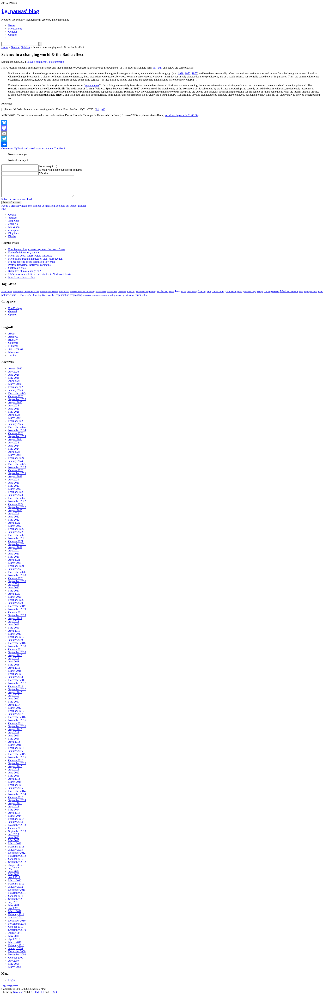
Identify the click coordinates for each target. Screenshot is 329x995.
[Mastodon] (164, 128)
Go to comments (55, 61)
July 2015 (13, 769)
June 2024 (13, 445)
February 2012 (16, 883)
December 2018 (17, 643)
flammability (218, 291)
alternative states (31, 291)
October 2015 (15, 760)
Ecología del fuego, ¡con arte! (24, 252)
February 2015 (16, 784)
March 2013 (14, 843)
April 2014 (14, 812)
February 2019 (16, 636)
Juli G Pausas (15, 348)
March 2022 (14, 525)
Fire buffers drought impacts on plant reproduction (35, 258)
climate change (88, 291)
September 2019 (17, 615)
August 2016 (15, 729)
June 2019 (13, 624)
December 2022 (17, 498)
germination (230, 291)
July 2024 (13, 442)
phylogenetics (310, 291)
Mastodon (13, 352)
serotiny (111, 295)
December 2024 (17, 427)
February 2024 (16, 457)
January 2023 (15, 494)
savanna (96, 295)
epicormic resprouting (146, 291)
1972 (187, 73)
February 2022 (16, 528)
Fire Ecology (15, 28)
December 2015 (17, 754)
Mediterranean (289, 291)
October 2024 (15, 433)
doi (154, 67)
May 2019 (13, 627)
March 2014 (14, 815)
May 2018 (13, 664)
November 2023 (17, 467)
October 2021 (15, 541)
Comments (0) (9, 148)
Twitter (12, 355)
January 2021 (15, 568)
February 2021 (16, 565)
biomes (55, 291)
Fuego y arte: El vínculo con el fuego (21, 205)
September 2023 (17, 473)
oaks (301, 291)
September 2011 (17, 899)
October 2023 (15, 470)
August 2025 (15, 402)
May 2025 (13, 411)
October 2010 (15, 926)
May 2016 (13, 738)
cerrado (73, 292)
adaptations (6, 291)
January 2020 (15, 602)
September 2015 (17, 763)
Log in (11, 980)
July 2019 (13, 621)
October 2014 (15, 797)
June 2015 (13, 772)
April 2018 (14, 667)
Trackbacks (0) (25, 148)
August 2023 (15, 476)
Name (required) (48, 166)
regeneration (62, 295)
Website (43, 173)
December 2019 (17, 606)
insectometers (92, 85)
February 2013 (16, 846)
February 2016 (16, 747)
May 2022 (13, 519)
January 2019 (15, 639)
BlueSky (13, 339)
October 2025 (15, 396)
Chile (78, 291)
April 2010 (14, 939)
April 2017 (14, 704)
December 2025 (17, 393)
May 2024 (13, 448)
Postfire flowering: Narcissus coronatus (29, 264)
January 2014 (15, 821)
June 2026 (13, 374)
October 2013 (15, 828)
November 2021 (17, 538)
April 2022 (14, 522)
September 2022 (17, 507)
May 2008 (13, 963)
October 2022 (15, 504)
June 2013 (13, 837)
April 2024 (14, 451)
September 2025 (17, 399)
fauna (171, 291)
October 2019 (15, 612)
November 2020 (17, 575)
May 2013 (13, 840)
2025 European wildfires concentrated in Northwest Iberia (39, 274)
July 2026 (13, 371)
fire (177, 291)
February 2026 (16, 387)
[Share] (164, 144)
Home (11, 25)
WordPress (12, 985)
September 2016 (17, 726)
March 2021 (14, 562)
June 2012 (13, 871)
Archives (13, 336)
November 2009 (17, 954)
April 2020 (14, 593)
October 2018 (15, 649)
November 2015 (17, 757)
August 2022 (15, 510)
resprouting (76, 295)
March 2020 (14, 596)
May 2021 (13, 556)
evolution (162, 291)
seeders (103, 295)
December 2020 (17, 572)
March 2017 (14, 707)
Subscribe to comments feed (16, 199)
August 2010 (15, 932)
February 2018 (16, 673)
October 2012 (15, 858)
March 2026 (14, 383)
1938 (181, 73)
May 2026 (13, 377)
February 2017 (16, 710)
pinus (320, 291)
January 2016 (15, 750)
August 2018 (15, 655)
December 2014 (17, 791)
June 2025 (13, 408)
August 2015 (15, 766)
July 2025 (13, 405)
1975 (194, 73)
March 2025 (14, 417)
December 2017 (17, 680)
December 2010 (17, 920)
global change (249, 291)
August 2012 (15, 865)
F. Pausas (13, 345)
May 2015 (13, 775)
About (11, 333)
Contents (13, 342)
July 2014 (13, 806)
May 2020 (13, 590)
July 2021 (13, 550)
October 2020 (15, 578)
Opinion (12, 34)
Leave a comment (36, 61)
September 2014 (17, 800)
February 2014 (16, 818)
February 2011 (16, 914)
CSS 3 (53, 992)
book (61, 291)
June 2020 (13, 587)
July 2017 (13, 695)
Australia (43, 292)
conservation (112, 291)
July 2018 (13, 658)
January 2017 (15, 713)
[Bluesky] (164, 122)
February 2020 (16, 599)
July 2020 (13, 584)
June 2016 (13, 735)
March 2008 (14, 966)
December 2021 (17, 535)
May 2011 (13, 905)
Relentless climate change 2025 (25, 271)
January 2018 (15, 676)
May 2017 (13, 701)
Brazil (66, 291)
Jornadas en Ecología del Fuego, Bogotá (64, 205)
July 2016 (13, 732)
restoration (87, 295)
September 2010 (17, 929)
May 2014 (13, 809)
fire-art (183, 292)
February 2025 (16, 420)
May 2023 (13, 485)
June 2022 (13, 516)
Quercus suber (48, 295)
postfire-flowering (33, 295)
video (145, 295)
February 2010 (16, 945)
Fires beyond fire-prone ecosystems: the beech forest (36, 249)
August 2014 (15, 803)
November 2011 (17, 892)
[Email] (164, 133)
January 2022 (15, 531)
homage (260, 292)
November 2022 (17, 501)
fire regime (204, 291)
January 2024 (15, 461)
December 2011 (16, 889)
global (239, 292)
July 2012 (13, 868)
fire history (192, 291)
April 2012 (14, 877)
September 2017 (17, 689)
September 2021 (17, 544)
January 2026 (15, 390)
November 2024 (17, 430)
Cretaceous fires (17, 267)
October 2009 (15, 957)
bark (49, 291)
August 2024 (15, 439)
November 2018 (17, 646)
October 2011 (15, 895)
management (271, 291)
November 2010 (17, 923)
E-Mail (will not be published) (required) (61, 169)
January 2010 (15, 948)
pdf (160, 67)
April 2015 (14, 778)
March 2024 (14, 454)
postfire (20, 295)
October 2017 (15, 686)
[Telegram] (164, 139)
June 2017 (13, 698)
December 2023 (17, 464)
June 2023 (13, 482)
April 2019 (14, 630)
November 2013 (17, 824)
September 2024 (17, 436)
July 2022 (13, 513)
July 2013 (13, 834)
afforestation (18, 292)
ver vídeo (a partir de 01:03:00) (181, 115)
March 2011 (14, 911)
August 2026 (15, 368)
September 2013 (17, 831)
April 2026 (14, 380)
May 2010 (13, 936)
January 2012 (15, 886)
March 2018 (14, 670)
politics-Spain (8, 295)
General (12, 31)
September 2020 (17, 581)
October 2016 (15, 723)
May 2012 (13, 874)
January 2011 (15, 917)
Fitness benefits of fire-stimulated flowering (31, 261)
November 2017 (17, 683)
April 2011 (14, 908)
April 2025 (14, 414)
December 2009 (17, 951)
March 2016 (14, 744)
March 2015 (14, 781)
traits (138, 295)
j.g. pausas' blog (20, 11)
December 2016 (17, 717)
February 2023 (16, 491)
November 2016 (17, 720)
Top (3, 985)
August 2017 (15, 692)
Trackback (59, 148)
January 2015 (15, 787)
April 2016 (14, 741)
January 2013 (15, 849)
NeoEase (18, 992)
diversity (131, 291)
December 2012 (17, 852)
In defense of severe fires (21, 277)
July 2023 (13, 479)
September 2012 (17, 861)
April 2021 (14, 559)
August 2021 (15, 547)
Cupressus (122, 292)
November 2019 (17, 609)
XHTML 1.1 (37, 992)
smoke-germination (125, 295)
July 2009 (13, 960)
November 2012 (17, 855)
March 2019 (14, 633)
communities (101, 291)
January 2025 (15, 424)
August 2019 (15, 618)
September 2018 (17, 652)
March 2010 (14, 942)
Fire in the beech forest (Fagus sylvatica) (30, 255)
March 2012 (14, 880)
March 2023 (14, 488)
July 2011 (13, 902)
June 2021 (13, 553)
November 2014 (17, 794)
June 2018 (13, 661)
